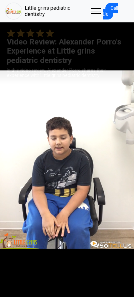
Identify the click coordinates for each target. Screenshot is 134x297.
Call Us (110, 11)
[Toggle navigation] (96, 11)
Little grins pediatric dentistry (47, 11)
